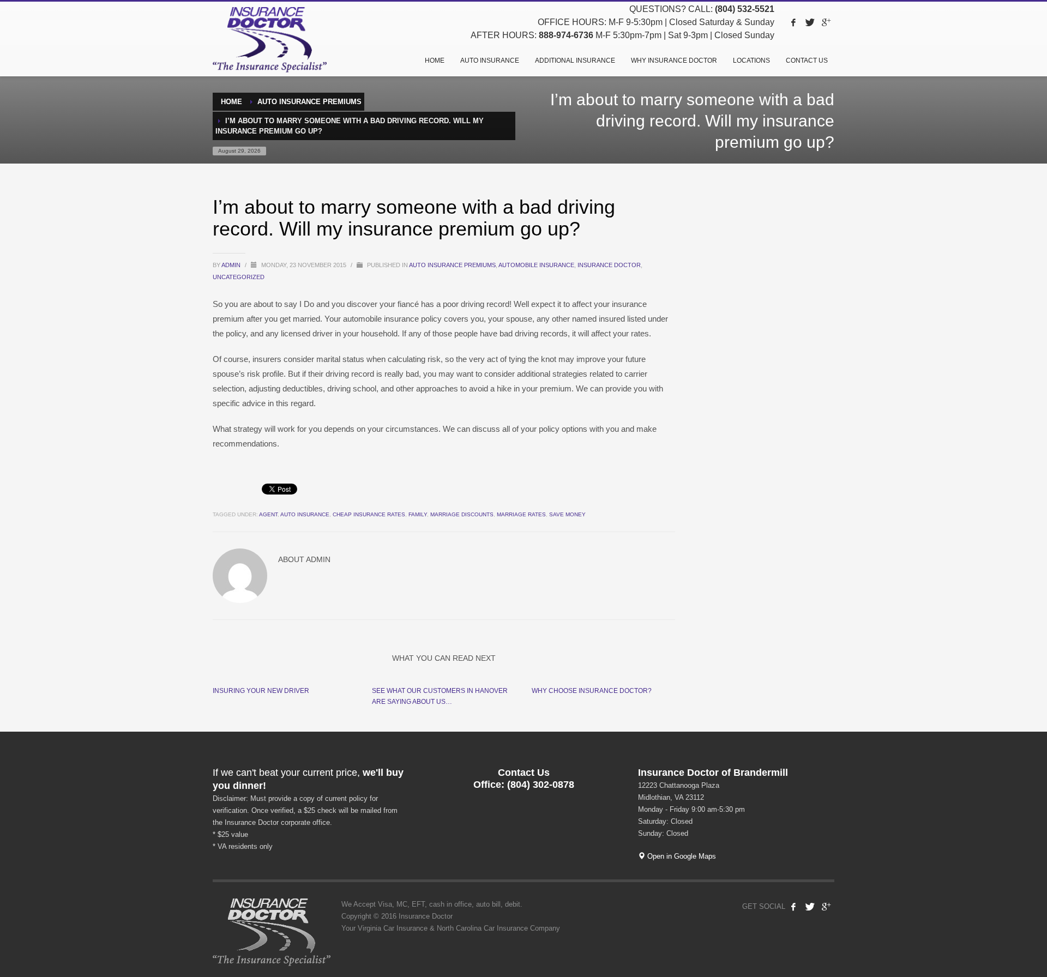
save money (567, 514)
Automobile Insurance (536, 265)
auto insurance (304, 514)
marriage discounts (462, 514)
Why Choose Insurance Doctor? (592, 691)
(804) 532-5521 (744, 9)
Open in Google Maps (680, 856)
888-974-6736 (566, 35)
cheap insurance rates (369, 514)
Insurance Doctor (609, 265)
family (417, 514)
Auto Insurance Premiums (452, 265)
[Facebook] (793, 22)
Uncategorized (238, 277)
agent (268, 514)
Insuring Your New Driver (261, 691)
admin (231, 265)
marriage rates (521, 514)
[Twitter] (810, 22)
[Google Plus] (826, 22)
